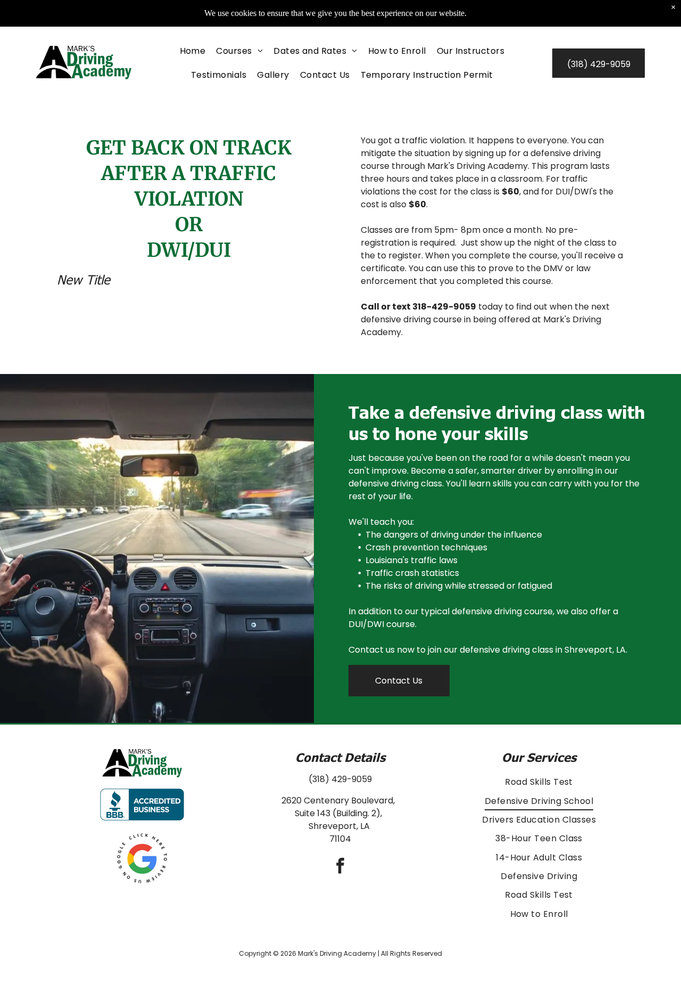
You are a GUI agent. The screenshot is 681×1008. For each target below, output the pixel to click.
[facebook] (340, 867)
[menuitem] (193, 51)
